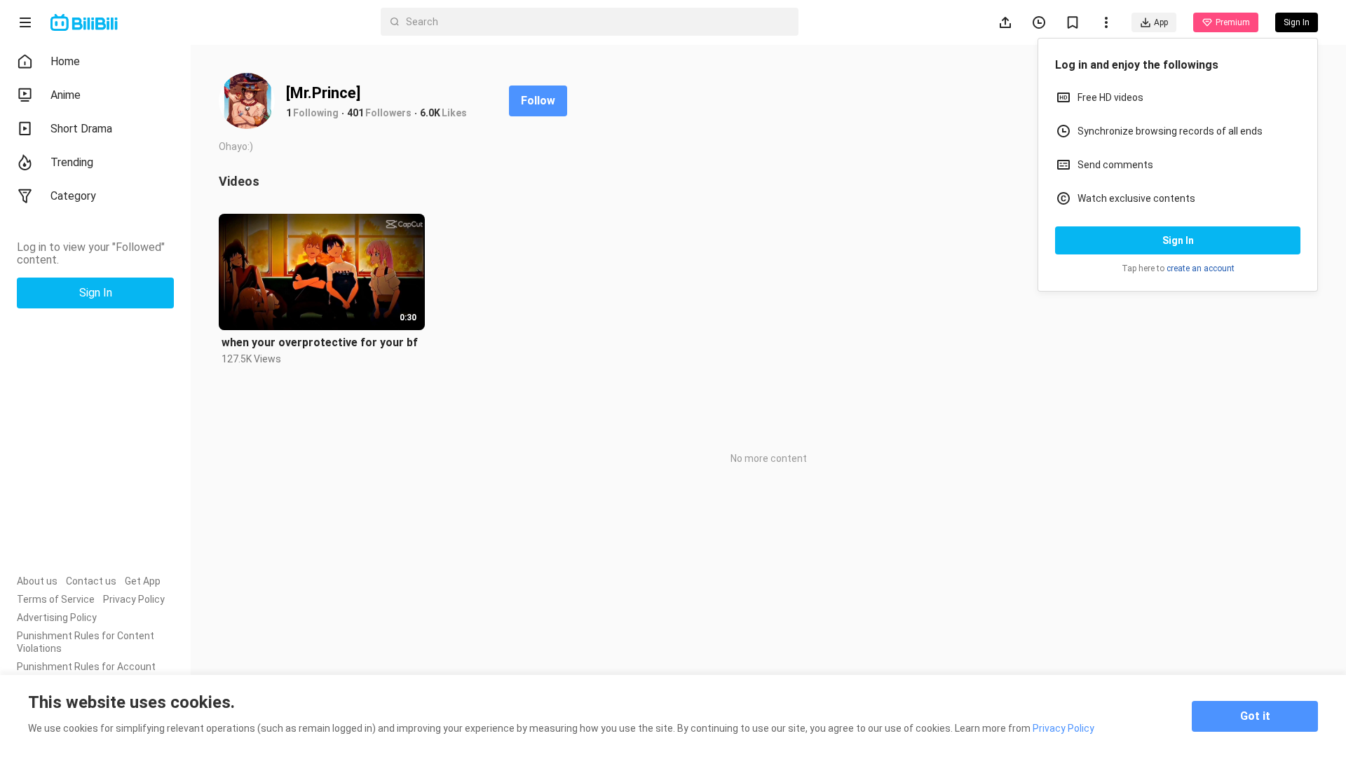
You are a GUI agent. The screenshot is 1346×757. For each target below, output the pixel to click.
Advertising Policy (57, 617)
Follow (538, 100)
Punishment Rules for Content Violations (85, 642)
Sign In (1178, 240)
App (1161, 22)
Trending (71, 162)
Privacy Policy (134, 599)
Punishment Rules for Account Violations (86, 673)
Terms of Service (56, 599)
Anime (65, 95)
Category (73, 196)
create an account (1201, 268)
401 (355, 112)
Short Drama (81, 128)
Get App (143, 581)
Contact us (91, 581)
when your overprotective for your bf (320, 342)
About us (37, 581)
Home (65, 61)
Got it (1255, 716)
